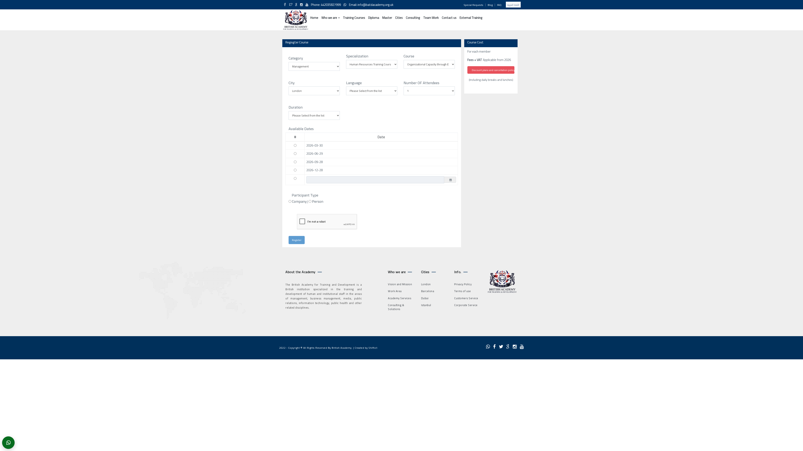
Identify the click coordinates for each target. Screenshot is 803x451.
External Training (471, 18)
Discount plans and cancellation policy (493, 70)
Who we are (329, 18)
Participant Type (305, 195)
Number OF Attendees (421, 83)
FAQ (499, 5)
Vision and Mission (400, 284)
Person (317, 201)
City (292, 83)
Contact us (449, 18)
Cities (399, 18)
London (426, 284)
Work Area (395, 291)
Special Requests (473, 5)
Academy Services (399, 298)
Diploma (373, 18)
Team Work (431, 18)
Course (409, 56)
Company (299, 201)
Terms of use (462, 291)
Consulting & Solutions (396, 307)
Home (314, 18)
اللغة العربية (513, 5)
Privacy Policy (463, 284)
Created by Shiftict (366, 347)
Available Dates (301, 129)
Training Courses (354, 18)
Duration (296, 107)
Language (354, 83)
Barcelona (427, 291)
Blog (490, 5)
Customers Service (466, 298)
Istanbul (426, 305)
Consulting (413, 18)
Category (296, 58)
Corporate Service (466, 305)
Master (387, 18)
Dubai (425, 298)
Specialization (357, 56)
